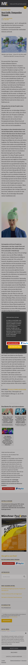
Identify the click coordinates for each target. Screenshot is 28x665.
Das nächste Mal (14, 346)
